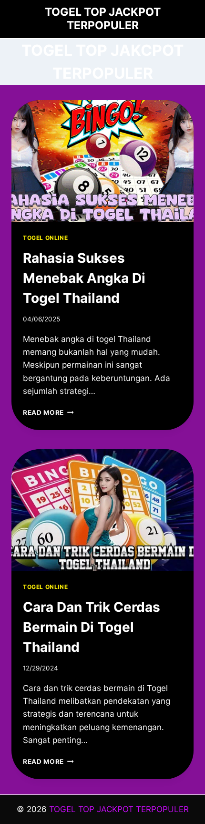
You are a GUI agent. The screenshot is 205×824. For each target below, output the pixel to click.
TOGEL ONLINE (45, 237)
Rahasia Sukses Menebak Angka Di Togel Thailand (84, 278)
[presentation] (102, 161)
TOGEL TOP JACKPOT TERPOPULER (119, 809)
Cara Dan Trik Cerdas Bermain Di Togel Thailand (91, 627)
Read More (48, 412)
